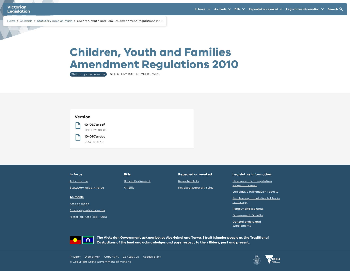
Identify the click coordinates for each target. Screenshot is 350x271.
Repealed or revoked (195, 174)
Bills (127, 174)
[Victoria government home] (272, 259)
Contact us (131, 257)
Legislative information (252, 174)
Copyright (111, 257)
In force (76, 174)
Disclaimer (92, 257)
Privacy (75, 257)
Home (11, 21)
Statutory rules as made (55, 21)
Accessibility (152, 257)
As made (26, 21)
